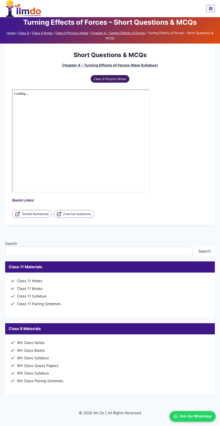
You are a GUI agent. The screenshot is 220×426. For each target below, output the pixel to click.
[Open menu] (210, 8)
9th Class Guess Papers (37, 366)
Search (11, 243)
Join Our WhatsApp (195, 416)
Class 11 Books (30, 289)
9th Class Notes (31, 343)
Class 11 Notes (29, 281)
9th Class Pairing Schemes (40, 381)
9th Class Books (31, 350)
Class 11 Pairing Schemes (39, 304)
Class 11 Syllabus (32, 296)
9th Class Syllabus (33, 358)
